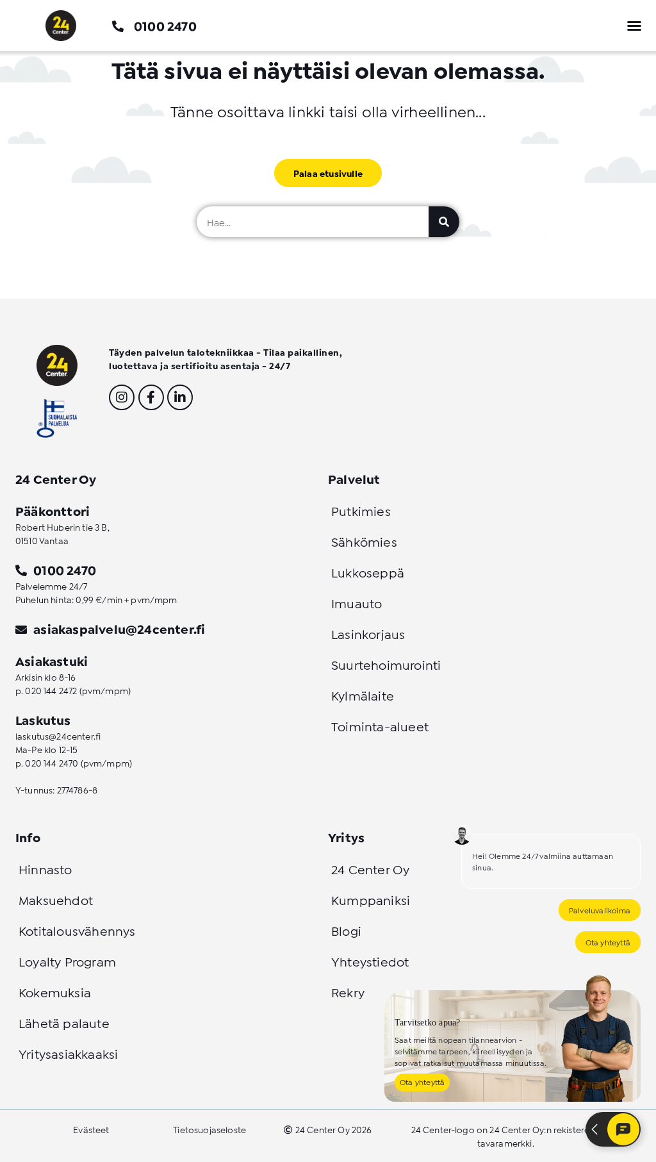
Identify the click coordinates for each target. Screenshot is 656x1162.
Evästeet (91, 1129)
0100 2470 (165, 25)
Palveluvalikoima (599, 910)
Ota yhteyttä (608, 942)
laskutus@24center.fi (58, 735)
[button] (634, 25)
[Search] (444, 221)
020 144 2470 (51, 762)
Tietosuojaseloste (209, 1129)
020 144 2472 (51, 690)
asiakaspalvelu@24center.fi (119, 628)
